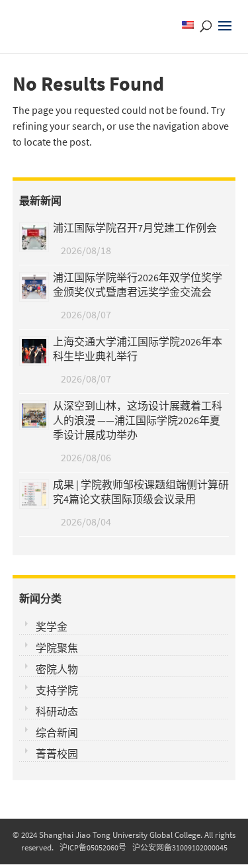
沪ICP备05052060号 (93, 847)
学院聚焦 (57, 648)
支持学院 (57, 690)
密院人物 (57, 669)
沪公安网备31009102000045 (179, 847)
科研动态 (57, 711)
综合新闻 (57, 732)
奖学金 (51, 626)
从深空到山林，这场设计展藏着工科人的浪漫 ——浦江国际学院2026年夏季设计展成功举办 (137, 420)
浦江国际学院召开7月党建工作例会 (135, 227)
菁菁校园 (57, 753)
